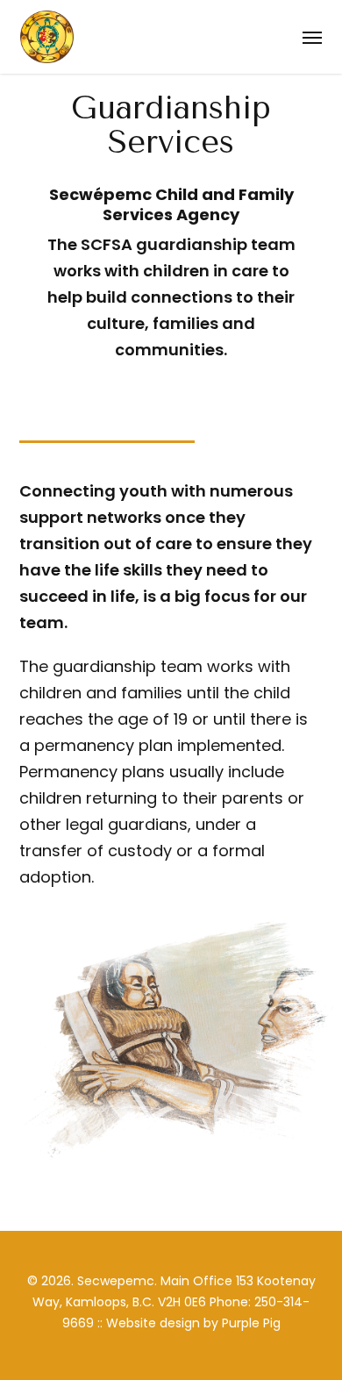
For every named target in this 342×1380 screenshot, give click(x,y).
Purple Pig (251, 1323)
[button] (312, 37)
